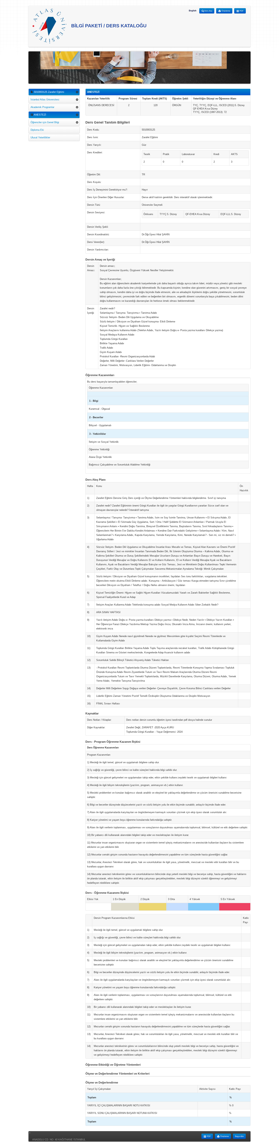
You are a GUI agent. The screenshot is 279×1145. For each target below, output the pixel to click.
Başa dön (239, 1136)
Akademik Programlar (42, 107)
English (192, 10)
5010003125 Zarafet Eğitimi (48, 92)
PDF (241, 11)
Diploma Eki (37, 129)
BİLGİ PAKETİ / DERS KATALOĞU (108, 25)
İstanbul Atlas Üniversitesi (45, 99)
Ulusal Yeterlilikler (40, 137)
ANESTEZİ (39, 114)
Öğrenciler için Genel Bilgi (45, 122)
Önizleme (225, 11)
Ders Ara (208, 11)
